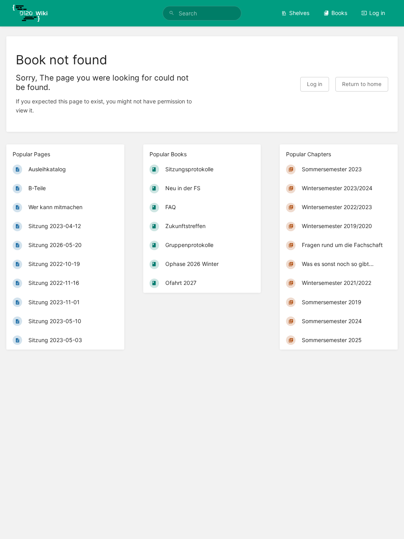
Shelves (299, 12)
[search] (202, 13)
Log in (377, 12)
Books (339, 12)
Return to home (362, 84)
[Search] (171, 13)
